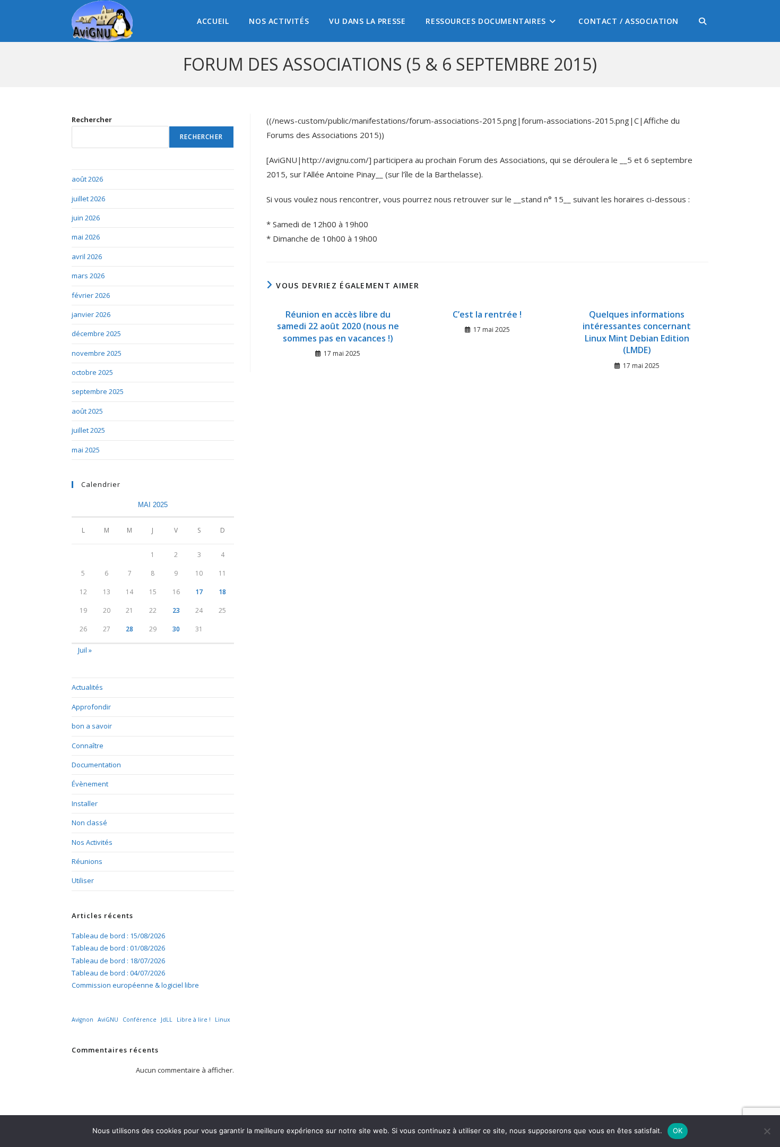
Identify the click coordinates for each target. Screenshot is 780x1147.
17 (199, 591)
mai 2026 (86, 237)
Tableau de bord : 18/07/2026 (118, 960)
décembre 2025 (96, 333)
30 (176, 629)
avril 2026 (87, 256)
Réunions (87, 861)
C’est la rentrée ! (487, 314)
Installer (85, 803)
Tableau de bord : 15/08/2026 (118, 935)
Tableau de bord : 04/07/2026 (118, 973)
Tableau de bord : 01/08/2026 (118, 948)
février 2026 (91, 295)
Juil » (85, 650)
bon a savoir (92, 726)
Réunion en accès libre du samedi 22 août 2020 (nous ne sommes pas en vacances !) (338, 326)
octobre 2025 (92, 372)
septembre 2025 (98, 391)
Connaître (87, 745)
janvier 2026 (91, 314)
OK (678, 1130)
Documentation (96, 764)
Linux (222, 1019)
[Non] (766, 1131)
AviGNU (108, 1019)
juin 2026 (86, 217)
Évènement (90, 784)
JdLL (166, 1019)
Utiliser (83, 880)
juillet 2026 (88, 198)
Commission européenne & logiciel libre (135, 985)
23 (176, 610)
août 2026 (87, 179)
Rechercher (92, 119)
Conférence (140, 1019)
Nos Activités (92, 842)
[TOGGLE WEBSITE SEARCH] (702, 21)
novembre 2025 (97, 353)
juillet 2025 (88, 430)
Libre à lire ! (194, 1019)
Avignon (82, 1019)
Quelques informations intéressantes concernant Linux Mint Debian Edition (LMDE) (637, 332)
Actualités (87, 687)
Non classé (89, 822)
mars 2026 (88, 275)
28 (129, 629)
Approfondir (91, 707)
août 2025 (87, 411)
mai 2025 (86, 450)
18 (222, 591)
